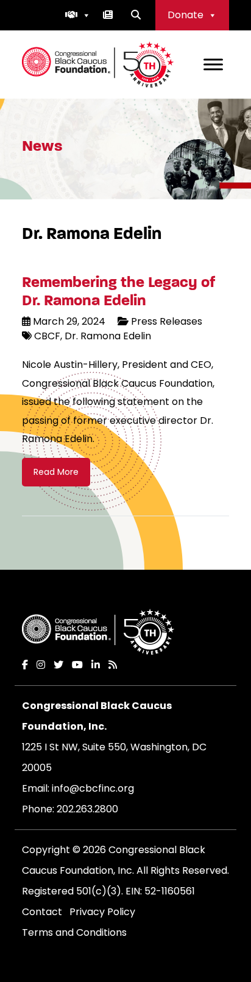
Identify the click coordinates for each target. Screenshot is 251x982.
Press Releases (166, 321)
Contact (42, 912)
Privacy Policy (102, 912)
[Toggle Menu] (213, 64)
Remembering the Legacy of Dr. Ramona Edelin (119, 291)
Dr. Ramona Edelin (106, 336)
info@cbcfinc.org (93, 788)
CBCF (47, 336)
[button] (78, 15)
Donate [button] (185, 15)
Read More (56, 472)
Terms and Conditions (74, 932)
